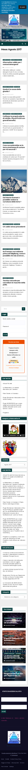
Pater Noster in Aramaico (10, 393)
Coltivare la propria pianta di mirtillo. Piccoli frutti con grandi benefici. (14, 118)
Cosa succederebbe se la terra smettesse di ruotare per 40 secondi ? (14, 147)
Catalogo (11, 766)
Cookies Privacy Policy (15, 759)
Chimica (6, 635)
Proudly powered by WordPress (9, 753)
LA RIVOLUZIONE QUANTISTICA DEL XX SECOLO (14, 658)
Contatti (7, 759)
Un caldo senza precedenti (14, 227)
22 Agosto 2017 (9, 94)
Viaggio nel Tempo (5, 762)
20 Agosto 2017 (9, 123)
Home (2, 759)
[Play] (5, 435)
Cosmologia (18, 618)
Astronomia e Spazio (9, 618)
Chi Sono (22, 762)
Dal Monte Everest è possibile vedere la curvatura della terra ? (12, 200)
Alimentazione (6, 59)
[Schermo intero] (23, 435)
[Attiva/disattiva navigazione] (25, 44)
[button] (22, 44)
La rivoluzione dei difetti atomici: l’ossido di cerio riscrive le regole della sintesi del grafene (12, 584)
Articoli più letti (15, 762)
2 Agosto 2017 (8, 287)
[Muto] (20, 435)
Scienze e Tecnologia (16, 59)
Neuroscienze (13, 671)
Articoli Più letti (7, 383)
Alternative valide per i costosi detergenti (12, 63)
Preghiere (6, 412)
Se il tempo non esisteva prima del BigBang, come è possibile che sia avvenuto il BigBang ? (14, 255)
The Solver (17, 86)
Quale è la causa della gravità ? (12, 90)
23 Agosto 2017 (9, 67)
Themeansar (14, 755)
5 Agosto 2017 (8, 204)
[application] (14, 430)
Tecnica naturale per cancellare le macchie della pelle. (14, 283)
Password (6, 326)
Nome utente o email (9, 319)
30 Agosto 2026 (10, 625)
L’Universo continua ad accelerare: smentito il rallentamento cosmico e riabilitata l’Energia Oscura (13, 554)
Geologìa (12, 635)
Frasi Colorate (4, 766)
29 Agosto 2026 (10, 660)
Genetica (6, 671)
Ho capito (22, 7)
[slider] (13, 435)
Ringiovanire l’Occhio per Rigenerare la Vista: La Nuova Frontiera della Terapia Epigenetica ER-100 (14, 577)
